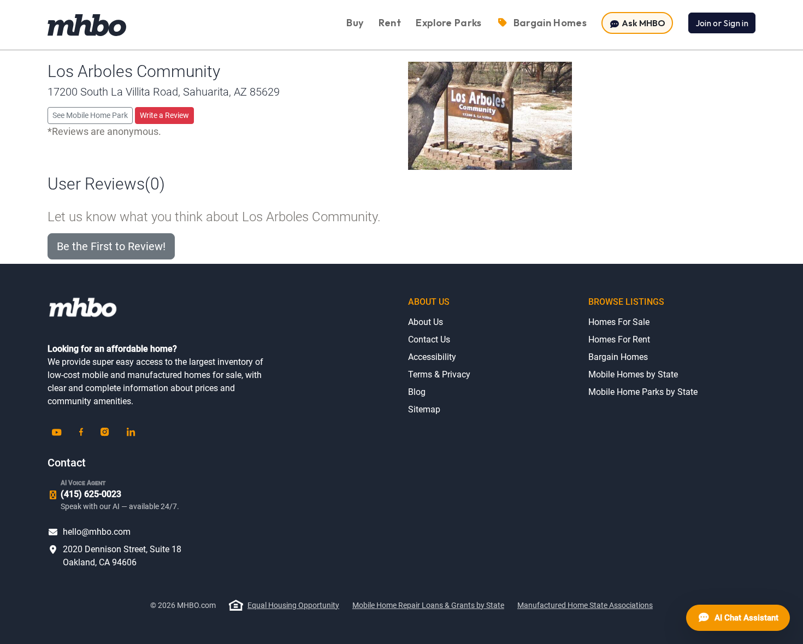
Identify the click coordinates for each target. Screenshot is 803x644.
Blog (417, 392)
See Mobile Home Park (90, 115)
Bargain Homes (618, 357)
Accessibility (432, 357)
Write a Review (164, 115)
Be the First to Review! (111, 246)
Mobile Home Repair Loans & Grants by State (428, 605)
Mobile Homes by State (633, 374)
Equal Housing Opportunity (293, 605)
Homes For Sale (619, 322)
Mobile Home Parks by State (643, 392)
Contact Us (429, 339)
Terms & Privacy (439, 374)
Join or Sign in (721, 22)
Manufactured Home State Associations (585, 605)
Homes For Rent (619, 339)
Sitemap (424, 409)
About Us (425, 322)
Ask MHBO (642, 22)
